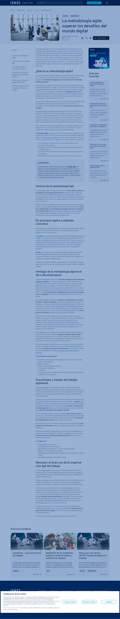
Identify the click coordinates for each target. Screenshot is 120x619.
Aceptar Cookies (15, 608)
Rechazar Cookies (89, 602)
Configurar (52, 602)
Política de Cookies (39, 604)
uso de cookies (25, 604)
